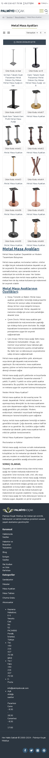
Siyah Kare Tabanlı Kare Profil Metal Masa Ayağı (13, 119)
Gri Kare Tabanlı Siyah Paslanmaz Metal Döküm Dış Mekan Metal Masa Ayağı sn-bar (13, 80)
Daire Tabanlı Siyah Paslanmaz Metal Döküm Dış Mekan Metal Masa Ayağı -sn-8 (36, 80)
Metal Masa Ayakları (36, 116)
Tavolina (9, 17)
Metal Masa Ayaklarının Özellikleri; (20, 290)
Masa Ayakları (20, 17)
